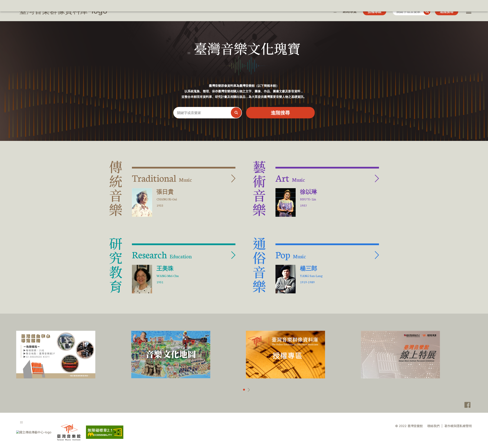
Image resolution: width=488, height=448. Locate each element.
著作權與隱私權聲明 (458, 426)
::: (335, 11)
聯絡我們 (433, 426)
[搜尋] (427, 11)
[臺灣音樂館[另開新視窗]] (68, 432)
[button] (468, 11)
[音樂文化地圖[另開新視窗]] (170, 354)
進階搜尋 (446, 12)
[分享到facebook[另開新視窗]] (466, 405)
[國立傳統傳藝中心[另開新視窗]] (33, 432)
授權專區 (374, 12)
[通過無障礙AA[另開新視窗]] (104, 432)
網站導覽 (350, 11)
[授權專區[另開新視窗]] (285, 354)
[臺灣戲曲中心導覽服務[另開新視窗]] (55, 354)
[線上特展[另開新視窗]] (400, 354)
